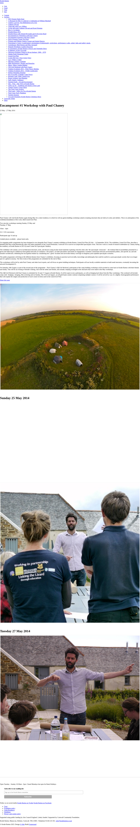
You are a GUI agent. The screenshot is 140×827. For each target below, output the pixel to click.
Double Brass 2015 (14, 32)
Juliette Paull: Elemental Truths (18, 54)
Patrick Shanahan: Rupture (17, 73)
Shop (5, 100)
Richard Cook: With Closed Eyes (19, 76)
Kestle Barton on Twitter (25, 803)
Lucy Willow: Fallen (15, 60)
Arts (5, 6)
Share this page (5, 280)
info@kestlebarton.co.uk (64, 821)
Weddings (7, 812)
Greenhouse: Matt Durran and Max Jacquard (22, 45)
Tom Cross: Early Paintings (17, 93)
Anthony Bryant (13, 24)
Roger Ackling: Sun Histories (17, 78)
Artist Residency (9, 810)
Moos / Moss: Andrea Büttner (17, 65)
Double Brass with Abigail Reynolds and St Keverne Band (27, 34)
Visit (5, 10)
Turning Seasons (13, 95)
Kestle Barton (4, 1)
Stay (5, 12)
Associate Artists (9, 98)
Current (6, 15)
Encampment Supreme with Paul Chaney (21, 37)
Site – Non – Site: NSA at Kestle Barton (21, 84)
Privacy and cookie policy (12, 814)
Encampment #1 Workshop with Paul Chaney (23, 36)
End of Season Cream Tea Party (18, 39)
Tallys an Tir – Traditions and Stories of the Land (24, 85)
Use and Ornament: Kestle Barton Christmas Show (24, 97)
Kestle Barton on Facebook (42, 803)
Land (5, 8)
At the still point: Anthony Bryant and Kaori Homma (25, 28)
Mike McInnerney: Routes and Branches (21, 63)
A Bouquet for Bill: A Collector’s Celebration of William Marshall (29, 21)
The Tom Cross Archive (16, 89)
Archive (6, 17)
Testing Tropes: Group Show (17, 87)
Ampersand (32, 824)
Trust (5, 806)
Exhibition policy (9, 808)
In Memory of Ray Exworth (17, 50)
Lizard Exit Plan (13, 56)
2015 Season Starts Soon (16, 19)
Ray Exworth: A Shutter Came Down (20, 74)
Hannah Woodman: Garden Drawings (20, 47)
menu (2, 3)
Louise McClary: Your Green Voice (19, 58)
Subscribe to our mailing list (14, 789)
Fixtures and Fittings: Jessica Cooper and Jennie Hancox (26, 41)
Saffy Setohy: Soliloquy (16, 80)
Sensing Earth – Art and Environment (20, 82)
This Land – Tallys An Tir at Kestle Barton (22, 91)
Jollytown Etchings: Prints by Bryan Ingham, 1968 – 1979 (27, 52)
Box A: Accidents (14, 30)
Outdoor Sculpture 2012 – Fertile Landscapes (23, 71)
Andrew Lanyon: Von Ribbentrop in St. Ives (22, 23)
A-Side (22, 824)
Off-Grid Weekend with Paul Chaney (20, 67)
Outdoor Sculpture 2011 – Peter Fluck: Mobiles (23, 69)
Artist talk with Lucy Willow (17, 26)
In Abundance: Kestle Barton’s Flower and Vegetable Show (27, 48)
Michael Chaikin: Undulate (17, 61)
